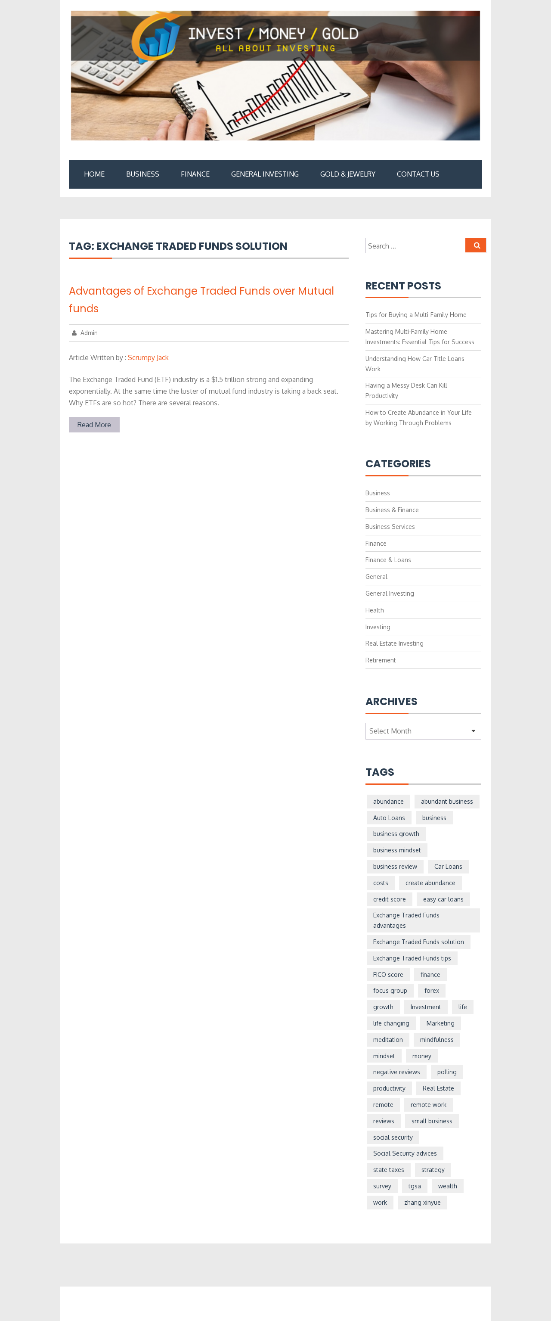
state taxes (388, 1169)
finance (430, 974)
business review (395, 866)
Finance (195, 174)
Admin (88, 332)
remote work (428, 1104)
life (462, 1006)
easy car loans (443, 899)
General (376, 576)
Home (94, 174)
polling (447, 1071)
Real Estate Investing (394, 643)
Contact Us (418, 174)
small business (432, 1121)
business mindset (397, 850)
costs (380, 882)
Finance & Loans (388, 559)
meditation (388, 1039)
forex (431, 990)
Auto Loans (389, 817)
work (380, 1202)
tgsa (415, 1186)
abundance (388, 801)
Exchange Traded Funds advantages (406, 920)
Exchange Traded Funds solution (418, 941)
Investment (426, 1006)
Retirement (380, 660)
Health (374, 610)
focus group (390, 990)
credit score (389, 899)
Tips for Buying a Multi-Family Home (416, 314)
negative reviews (396, 1071)
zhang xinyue (422, 1202)
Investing (377, 627)
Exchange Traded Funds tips (412, 958)
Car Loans (448, 866)
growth (383, 1006)
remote (383, 1104)
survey (382, 1186)
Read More (94, 424)
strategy (433, 1169)
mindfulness (437, 1039)
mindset (384, 1056)
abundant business (447, 801)
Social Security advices (405, 1153)
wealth (447, 1186)
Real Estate (438, 1088)
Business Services (390, 526)
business (434, 817)
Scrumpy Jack (148, 357)
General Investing (265, 174)
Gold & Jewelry (347, 174)
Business (142, 174)
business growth (396, 833)
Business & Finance (392, 509)
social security (393, 1137)
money (421, 1056)
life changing (391, 1023)
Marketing (441, 1023)
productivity (389, 1088)
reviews (383, 1121)
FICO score (388, 974)
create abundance (430, 882)
